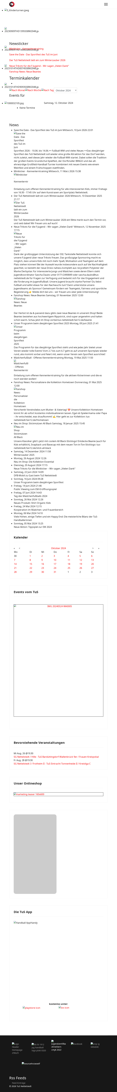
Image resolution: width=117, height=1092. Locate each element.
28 (15, 572)
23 (42, 568)
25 (69, 568)
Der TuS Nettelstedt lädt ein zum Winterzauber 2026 (37, 60)
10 (55, 560)
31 (55, 572)
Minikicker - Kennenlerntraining (26, 48)
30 (42, 572)
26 (80, 568)
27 (92, 568)
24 (55, 568)
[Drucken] (15, 83)
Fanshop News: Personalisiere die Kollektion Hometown (44, 382)
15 (31, 564)
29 (31, 572)
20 (92, 564)
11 (69, 560)
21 (15, 568)
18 (69, 564)
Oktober (55, 548)
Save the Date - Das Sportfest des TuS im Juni (33, 54)
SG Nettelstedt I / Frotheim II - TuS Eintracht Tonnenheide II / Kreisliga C (52, 763)
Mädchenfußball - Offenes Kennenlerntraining (39, 357)
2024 (63, 548)
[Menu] (106, 4)
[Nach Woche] (33, 90)
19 (80, 564)
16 (42, 564)
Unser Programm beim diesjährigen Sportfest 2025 (42, 323)
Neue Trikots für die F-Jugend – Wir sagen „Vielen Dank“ (39, 65)
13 (92, 560)
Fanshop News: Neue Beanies (25, 71)
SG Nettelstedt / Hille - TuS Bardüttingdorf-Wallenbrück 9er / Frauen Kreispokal (56, 756)
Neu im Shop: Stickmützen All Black (33, 423)
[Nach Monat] (17, 90)
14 (15, 564)
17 (55, 564)
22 (31, 568)
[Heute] (47, 90)
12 (80, 560)
